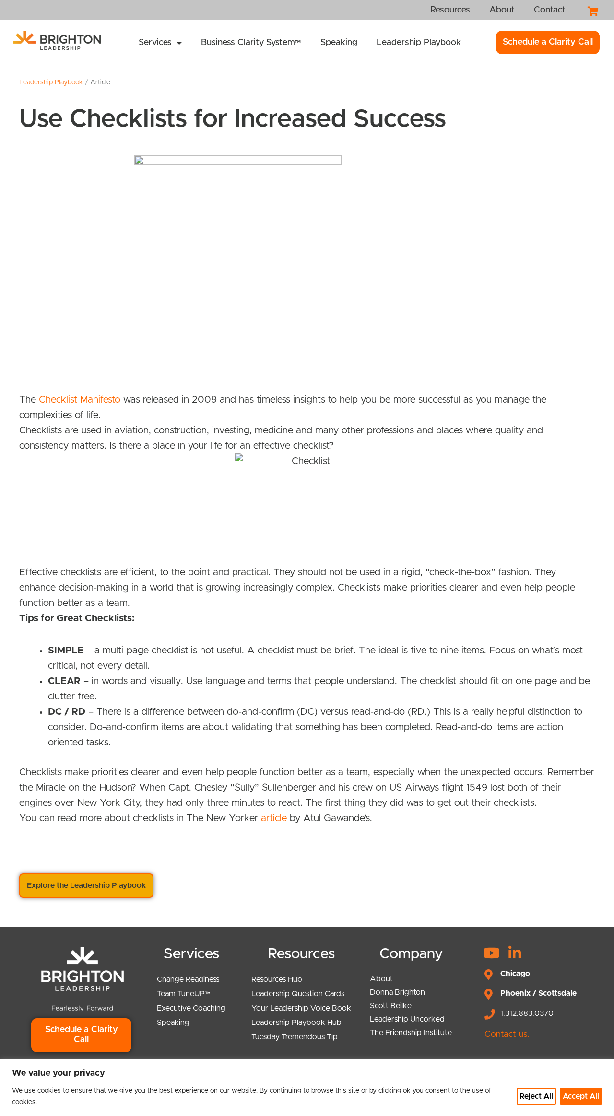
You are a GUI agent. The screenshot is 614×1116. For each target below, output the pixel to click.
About (381, 979)
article (274, 818)
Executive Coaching (191, 1008)
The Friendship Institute (411, 1032)
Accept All (581, 1096)
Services (155, 42)
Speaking (338, 42)
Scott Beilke (391, 1006)
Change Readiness (188, 979)
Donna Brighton (397, 992)
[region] (307, 1087)
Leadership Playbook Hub (296, 1022)
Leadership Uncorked (407, 1019)
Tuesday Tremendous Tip (294, 1037)
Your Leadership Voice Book (301, 1008)
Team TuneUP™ (184, 994)
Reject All (536, 1096)
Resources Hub (276, 979)
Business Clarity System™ (251, 42)
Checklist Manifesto (79, 400)
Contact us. (506, 1034)
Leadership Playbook (419, 42)
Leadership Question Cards (297, 994)
